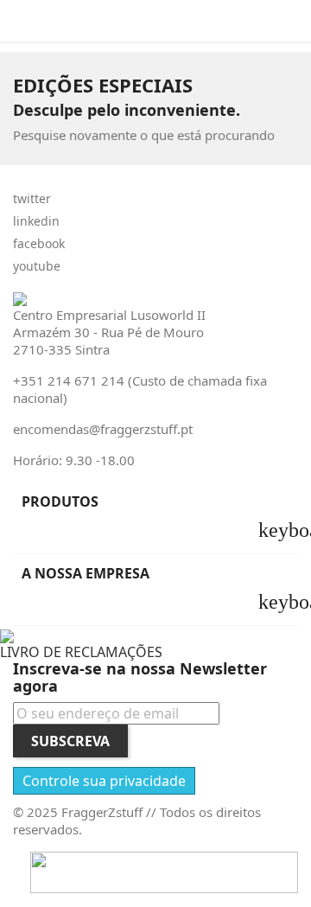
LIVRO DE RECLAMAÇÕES (81, 651)
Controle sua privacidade (104, 780)
